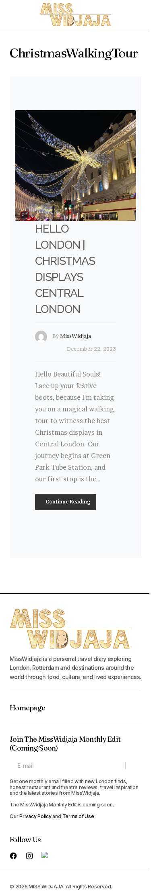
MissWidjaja (75, 336)
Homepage (27, 708)
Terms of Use (78, 816)
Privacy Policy (35, 816)
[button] (13, 14)
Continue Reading (67, 501)
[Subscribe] (133, 765)
